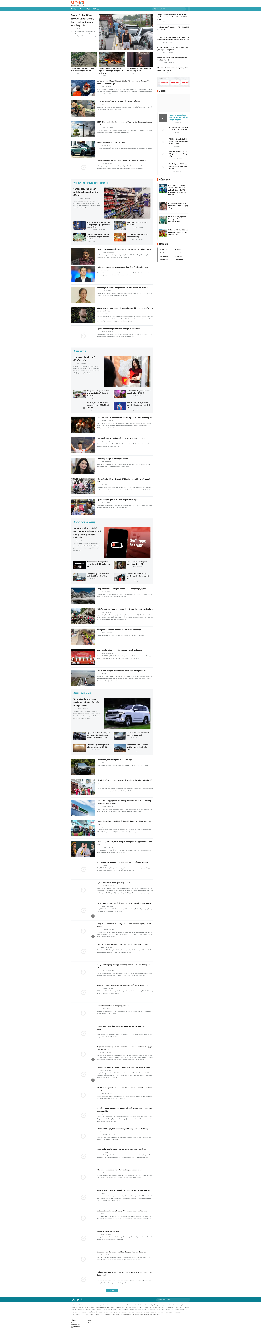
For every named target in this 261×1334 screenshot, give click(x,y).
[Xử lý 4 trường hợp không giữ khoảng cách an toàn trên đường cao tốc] (83, 972)
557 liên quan (108, 1070)
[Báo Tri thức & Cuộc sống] (129, 567)
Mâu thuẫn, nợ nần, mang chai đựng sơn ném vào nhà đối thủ (121, 1149)
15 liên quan (138, 395)
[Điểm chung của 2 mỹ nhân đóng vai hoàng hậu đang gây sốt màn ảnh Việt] (83, 849)
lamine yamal (179, 1307)
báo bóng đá (178, 1312)
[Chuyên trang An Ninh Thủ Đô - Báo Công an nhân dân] (88, 578)
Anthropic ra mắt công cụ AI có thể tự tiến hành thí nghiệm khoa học (98, 564)
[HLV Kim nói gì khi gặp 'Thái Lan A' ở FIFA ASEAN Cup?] (163, 131)
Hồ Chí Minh (130, 1305)
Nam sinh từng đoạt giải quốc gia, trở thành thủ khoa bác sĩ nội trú (138, 405)
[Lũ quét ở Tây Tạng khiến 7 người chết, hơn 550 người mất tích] (84, 59)
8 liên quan (109, 290)
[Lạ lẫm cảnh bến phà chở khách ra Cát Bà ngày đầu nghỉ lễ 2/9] (83, 678)
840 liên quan (109, 1254)
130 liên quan (110, 420)
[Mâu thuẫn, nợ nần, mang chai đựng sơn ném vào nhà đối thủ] (83, 1156)
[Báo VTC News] (73, 73)
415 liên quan (97, 569)
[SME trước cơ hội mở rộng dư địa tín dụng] (120, 225)
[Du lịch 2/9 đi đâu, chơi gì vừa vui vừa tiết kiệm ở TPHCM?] (120, 394)
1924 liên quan (111, 1134)
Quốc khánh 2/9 (76, 1314)
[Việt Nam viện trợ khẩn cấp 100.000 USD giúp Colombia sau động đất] (83, 425)
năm (169, 1305)
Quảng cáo (73, 1327)
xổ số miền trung (125, 1314)
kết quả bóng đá (123, 1312)
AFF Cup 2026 (169, 1309)
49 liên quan (170, 72)
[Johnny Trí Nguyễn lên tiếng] (83, 1238)
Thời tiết (131, 1312)
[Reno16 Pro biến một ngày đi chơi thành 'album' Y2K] (120, 565)
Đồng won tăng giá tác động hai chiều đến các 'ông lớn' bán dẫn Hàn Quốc (98, 237)
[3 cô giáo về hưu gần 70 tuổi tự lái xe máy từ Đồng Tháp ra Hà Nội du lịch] (79, 394)
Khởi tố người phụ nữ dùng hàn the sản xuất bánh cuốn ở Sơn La (122, 288)
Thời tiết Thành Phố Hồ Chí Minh (138, 1309)
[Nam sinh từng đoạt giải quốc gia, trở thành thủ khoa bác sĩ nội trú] (120, 406)
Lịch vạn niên (178, 253)
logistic (117, 1305)
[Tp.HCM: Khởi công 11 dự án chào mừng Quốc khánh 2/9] (83, 657)
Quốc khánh (184, 1305)
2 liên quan (137, 737)
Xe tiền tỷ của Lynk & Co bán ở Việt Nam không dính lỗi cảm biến (137, 747)
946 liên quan (108, 461)
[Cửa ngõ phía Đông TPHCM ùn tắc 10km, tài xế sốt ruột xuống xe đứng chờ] (126, 32)
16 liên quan (141, 227)
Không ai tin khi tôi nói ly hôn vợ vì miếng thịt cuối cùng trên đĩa (122, 862)
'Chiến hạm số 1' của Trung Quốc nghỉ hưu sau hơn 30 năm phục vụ (123, 1190)
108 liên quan (107, 314)
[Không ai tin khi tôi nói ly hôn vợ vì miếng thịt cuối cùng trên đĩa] (83, 869)
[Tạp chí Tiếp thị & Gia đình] (74, 541)
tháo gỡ (187, 1307)
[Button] (189, 9)
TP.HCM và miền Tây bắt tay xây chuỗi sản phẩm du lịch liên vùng (122, 985)
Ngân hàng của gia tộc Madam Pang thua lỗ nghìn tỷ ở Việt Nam (122, 267)
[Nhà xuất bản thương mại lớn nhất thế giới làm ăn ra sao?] (83, 1177)
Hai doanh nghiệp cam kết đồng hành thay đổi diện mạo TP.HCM (122, 944)
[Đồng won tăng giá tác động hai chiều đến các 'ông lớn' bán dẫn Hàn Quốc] (79, 237)
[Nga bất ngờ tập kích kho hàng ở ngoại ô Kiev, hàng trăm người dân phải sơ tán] (112, 59)
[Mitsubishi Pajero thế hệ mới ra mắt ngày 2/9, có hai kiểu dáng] (79, 748)
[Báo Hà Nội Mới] (159, 22)
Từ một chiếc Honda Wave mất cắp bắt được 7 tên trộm (119, 630)
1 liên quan (83, 363)
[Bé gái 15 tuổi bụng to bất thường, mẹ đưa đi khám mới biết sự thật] (163, 220)
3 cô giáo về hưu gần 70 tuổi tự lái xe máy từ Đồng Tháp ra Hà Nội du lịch (98, 393)
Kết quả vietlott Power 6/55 (182, 1309)
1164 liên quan (108, 163)
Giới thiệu (73, 1322)
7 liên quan (168, 32)
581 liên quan (108, 1093)
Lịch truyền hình (164, 259)
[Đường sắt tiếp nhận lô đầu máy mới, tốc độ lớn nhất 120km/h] (79, 577)
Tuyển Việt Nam (83, 1312)
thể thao (74, 1307)
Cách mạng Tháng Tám (103, 1307)
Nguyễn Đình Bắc (93, 1312)
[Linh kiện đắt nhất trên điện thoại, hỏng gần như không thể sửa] (120, 577)
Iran (163, 1309)
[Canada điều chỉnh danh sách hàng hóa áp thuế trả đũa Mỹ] (127, 203)
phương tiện (81, 1309)
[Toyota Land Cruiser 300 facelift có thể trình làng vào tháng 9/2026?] (127, 713)
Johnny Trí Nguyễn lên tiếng (108, 1231)
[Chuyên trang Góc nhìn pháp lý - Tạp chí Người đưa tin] (98, 786)
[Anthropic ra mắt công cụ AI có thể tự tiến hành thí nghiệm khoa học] (79, 565)
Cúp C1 (83, 1314)
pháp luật (74, 1312)
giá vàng (160, 1312)
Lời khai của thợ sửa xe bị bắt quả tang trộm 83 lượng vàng (178, 206)
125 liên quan (109, 653)
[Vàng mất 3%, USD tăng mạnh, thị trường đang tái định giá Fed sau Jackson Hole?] (79, 225)
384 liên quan (110, 806)
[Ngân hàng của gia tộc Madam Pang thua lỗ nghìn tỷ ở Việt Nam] (83, 274)
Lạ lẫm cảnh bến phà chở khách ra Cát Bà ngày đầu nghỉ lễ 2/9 (121, 671)
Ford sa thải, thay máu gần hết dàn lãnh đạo (114, 760)
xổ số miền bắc (135, 1314)
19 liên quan (109, 827)
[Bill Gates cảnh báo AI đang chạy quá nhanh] (83, 1013)
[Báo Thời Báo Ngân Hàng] (89, 229)
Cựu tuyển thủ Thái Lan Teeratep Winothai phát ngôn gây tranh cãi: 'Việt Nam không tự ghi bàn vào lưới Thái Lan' (177, 190)
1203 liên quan (110, 906)
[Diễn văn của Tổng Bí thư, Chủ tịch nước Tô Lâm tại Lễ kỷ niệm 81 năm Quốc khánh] (83, 1279)
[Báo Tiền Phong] (99, 86)
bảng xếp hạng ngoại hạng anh (158, 1305)
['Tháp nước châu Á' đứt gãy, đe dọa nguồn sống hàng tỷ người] (83, 596)
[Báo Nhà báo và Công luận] (99, 127)
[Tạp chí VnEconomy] (128, 73)
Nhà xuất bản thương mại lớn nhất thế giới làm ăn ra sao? (120, 1170)
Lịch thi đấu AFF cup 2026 (117, 1307)
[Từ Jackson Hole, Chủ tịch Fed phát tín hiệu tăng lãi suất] (140, 59)
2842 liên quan (110, 127)
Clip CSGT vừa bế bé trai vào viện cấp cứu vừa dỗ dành (118, 102)
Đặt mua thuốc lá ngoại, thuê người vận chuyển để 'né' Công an (122, 1211)
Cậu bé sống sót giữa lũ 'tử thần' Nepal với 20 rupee (117, 500)
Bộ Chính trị (153, 1312)
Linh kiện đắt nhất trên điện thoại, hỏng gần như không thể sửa (138, 576)
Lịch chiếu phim (179, 259)
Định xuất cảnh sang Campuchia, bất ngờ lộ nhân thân (118, 329)
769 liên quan (111, 885)
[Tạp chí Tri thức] (98, 145)
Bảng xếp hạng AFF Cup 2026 (110, 1309)
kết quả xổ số (101, 1305)
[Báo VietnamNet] (72, 29)
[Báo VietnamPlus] (75, 198)
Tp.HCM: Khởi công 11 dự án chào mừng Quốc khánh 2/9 (119, 650)
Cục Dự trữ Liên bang (90, 1307)
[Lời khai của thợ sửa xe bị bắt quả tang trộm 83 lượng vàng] (163, 206)
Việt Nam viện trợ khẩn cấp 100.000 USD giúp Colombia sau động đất (124, 418)
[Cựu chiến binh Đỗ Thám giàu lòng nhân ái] (83, 890)
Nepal (100, 1312)
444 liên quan (137, 752)
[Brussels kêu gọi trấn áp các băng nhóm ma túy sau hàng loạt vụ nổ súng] (83, 1033)
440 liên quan (109, 331)
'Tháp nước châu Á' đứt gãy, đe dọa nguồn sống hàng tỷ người (121, 589)
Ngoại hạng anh (169, 1312)
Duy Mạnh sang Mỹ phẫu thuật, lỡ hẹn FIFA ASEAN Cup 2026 (121, 438)
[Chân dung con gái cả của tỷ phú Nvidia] (83, 466)
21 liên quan (108, 1052)
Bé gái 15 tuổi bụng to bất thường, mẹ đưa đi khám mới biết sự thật (177, 219)
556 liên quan (107, 145)
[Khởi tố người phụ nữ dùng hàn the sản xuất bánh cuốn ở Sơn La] (83, 295)
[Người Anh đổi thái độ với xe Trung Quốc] (83, 149)
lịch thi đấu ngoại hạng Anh (94, 1314)
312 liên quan (110, 252)
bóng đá (81, 1307)
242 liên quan (111, 970)
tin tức (99, 1309)
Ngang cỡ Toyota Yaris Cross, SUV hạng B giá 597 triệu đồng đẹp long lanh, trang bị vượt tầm (98, 735)
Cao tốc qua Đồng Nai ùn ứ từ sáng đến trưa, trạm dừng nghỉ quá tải (124, 903)
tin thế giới (176, 1305)
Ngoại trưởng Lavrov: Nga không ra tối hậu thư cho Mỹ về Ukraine (123, 1067)
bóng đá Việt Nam (90, 1309)
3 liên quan (106, 270)
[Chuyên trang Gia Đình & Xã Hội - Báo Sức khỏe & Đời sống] (89, 740)
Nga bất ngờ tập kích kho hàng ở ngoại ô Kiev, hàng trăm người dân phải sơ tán (111, 71)
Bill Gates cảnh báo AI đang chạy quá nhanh (114, 1006)
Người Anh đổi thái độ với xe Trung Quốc (113, 143)
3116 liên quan (101, 229)
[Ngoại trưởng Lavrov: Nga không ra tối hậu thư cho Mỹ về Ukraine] (83, 1074)
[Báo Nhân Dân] (175, 82)
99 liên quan (111, 1278)
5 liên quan (81, 28)
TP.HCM (74, 1309)
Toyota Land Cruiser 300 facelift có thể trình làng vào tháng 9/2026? (86, 702)
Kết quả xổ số (163, 249)
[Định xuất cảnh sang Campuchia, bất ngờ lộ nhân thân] (83, 336)
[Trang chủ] (77, 3)
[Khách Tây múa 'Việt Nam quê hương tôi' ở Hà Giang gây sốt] (163, 167)
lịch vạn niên (139, 1312)
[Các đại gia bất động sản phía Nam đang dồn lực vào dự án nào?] (83, 1259)
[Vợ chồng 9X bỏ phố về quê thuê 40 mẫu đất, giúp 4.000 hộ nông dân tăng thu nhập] (83, 1115)
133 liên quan (108, 441)
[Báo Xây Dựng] (170, 237)
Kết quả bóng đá (179, 249)
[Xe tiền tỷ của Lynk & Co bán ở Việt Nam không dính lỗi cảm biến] (120, 748)
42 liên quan (87, 198)
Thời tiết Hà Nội (139, 1305)
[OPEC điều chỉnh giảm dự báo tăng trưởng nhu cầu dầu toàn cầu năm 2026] (83, 129)
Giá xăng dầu (178, 256)
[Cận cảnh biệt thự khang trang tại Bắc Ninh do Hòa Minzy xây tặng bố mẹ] (83, 787)
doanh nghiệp (113, 1312)
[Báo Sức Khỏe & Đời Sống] (99, 632)
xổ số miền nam (123, 1309)
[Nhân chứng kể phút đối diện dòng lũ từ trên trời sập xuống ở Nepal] (83, 256)
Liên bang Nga (137, 1307)
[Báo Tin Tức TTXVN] (98, 314)
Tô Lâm (106, 1312)
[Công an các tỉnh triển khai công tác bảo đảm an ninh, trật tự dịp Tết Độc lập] (83, 931)
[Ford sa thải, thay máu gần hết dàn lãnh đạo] (83, 767)
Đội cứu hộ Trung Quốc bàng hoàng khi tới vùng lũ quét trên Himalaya (125, 609)
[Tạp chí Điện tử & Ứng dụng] (89, 749)
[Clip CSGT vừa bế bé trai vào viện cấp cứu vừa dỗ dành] (83, 108)
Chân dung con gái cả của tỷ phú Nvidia (112, 459)
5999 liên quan (139, 239)
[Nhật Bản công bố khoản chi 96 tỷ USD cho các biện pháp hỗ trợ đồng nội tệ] (83, 1095)
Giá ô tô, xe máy (164, 253)
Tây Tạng (146, 1312)
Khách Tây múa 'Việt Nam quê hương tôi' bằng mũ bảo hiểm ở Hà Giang (98, 405)
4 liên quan (98, 740)
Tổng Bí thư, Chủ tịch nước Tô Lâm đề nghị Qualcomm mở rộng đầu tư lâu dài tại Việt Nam (172, 17)
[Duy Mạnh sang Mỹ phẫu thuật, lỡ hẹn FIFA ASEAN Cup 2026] (83, 445)
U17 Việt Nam (156, 1307)
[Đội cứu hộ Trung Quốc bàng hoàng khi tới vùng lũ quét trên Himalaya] (83, 616)
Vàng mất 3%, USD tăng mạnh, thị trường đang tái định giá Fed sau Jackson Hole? (98, 225)
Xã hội (163, 1307)
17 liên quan (108, 786)
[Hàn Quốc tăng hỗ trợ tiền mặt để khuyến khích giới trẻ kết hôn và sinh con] (83, 486)
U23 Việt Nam (107, 1314)
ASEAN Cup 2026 (147, 1307)
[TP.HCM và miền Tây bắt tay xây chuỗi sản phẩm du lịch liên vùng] (83, 992)
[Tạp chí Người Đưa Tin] (98, 653)
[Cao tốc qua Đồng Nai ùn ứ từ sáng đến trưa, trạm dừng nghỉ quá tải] (83, 910)
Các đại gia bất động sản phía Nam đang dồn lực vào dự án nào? (122, 1252)
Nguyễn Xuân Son (91, 1305)
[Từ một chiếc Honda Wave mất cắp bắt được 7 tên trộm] (83, 637)
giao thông (129, 1307)
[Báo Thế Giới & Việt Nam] (100, 75)
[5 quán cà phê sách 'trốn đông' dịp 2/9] (127, 371)
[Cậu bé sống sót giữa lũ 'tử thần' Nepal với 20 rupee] (83, 507)
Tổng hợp (90, 1322)
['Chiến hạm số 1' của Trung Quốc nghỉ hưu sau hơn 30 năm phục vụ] (83, 1197)
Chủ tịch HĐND (81, 1305)
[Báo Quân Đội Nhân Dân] (99, 885)
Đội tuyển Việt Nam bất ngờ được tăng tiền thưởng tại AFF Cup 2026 (178, 232)
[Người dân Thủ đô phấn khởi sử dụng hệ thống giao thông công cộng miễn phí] (83, 828)
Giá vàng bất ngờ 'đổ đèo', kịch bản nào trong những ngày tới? (122, 160)
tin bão (147, 1305)
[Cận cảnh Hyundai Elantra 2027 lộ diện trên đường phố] (120, 736)
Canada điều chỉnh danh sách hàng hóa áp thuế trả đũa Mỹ (85, 192)
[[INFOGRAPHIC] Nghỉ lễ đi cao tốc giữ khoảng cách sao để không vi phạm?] (83, 1136)
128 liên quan (176, 132)
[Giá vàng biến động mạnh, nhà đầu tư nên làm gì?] (120, 237)
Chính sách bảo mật (75, 1326)
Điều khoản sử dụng (75, 1324)
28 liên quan (108, 86)
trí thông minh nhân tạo (154, 1309)
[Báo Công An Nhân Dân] (100, 929)
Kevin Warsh (116, 1314)
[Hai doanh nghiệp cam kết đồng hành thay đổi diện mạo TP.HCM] (83, 951)
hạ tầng (123, 1305)
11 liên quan (97, 578)
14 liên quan (110, 1008)
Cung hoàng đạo (164, 256)
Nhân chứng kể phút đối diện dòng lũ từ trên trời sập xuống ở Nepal (124, 249)
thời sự (74, 1305)
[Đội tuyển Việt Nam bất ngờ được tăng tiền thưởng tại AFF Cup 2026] (163, 233)
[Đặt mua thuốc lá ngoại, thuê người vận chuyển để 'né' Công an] (83, 1218)
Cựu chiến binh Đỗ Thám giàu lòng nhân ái (113, 883)
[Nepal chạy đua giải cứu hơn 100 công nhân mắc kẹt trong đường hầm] (163, 118)
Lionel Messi (110, 1305)
